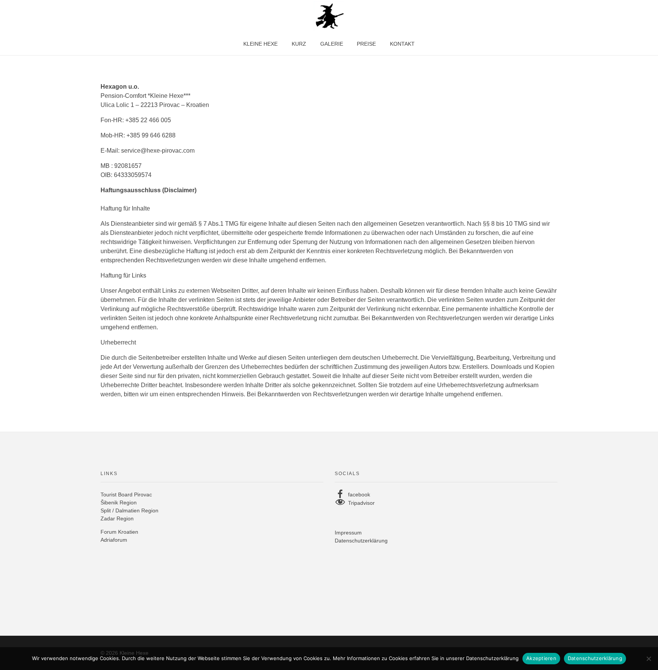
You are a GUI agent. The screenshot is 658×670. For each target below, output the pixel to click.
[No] (648, 658)
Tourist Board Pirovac (126, 494)
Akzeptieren (541, 658)
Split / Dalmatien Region (129, 510)
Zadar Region (117, 518)
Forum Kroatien (119, 532)
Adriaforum (114, 540)
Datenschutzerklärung (361, 541)
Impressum (348, 533)
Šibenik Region (119, 502)
